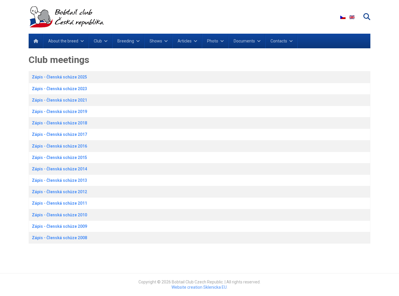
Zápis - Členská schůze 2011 (59, 203)
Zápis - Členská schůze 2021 (59, 100)
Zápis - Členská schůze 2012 (59, 191)
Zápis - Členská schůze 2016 (59, 146)
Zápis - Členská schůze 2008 (59, 237)
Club (98, 41)
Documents (244, 41)
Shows (156, 41)
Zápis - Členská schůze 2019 (59, 111)
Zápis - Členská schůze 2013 (59, 180)
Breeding (125, 41)
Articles (185, 41)
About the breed (63, 41)
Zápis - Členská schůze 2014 (59, 169)
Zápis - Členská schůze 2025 (59, 77)
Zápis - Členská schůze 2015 (59, 157)
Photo (212, 41)
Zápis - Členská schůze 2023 (59, 88)
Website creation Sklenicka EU (199, 287)
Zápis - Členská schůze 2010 (59, 215)
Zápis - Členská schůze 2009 (59, 226)
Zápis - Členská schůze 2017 (59, 134)
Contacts (278, 41)
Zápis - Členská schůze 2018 (59, 123)
